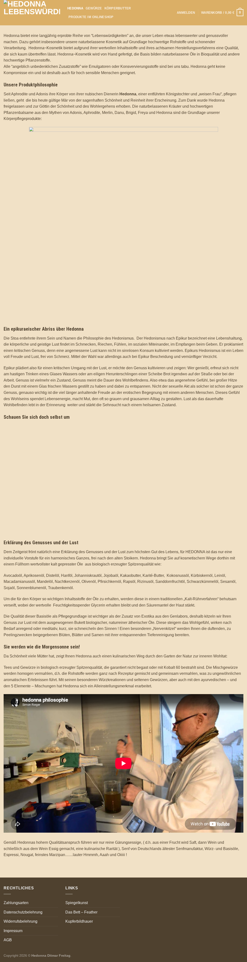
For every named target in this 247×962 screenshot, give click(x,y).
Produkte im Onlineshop (91, 17)
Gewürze (94, 8)
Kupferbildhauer (79, 921)
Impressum (13, 931)
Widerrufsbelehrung (20, 921)
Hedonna (75, 8)
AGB (8, 940)
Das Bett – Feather (81, 912)
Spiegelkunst (76, 903)
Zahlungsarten (16, 903)
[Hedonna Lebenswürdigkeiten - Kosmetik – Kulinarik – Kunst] (32, 12)
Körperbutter (117, 8)
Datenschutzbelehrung (23, 912)
